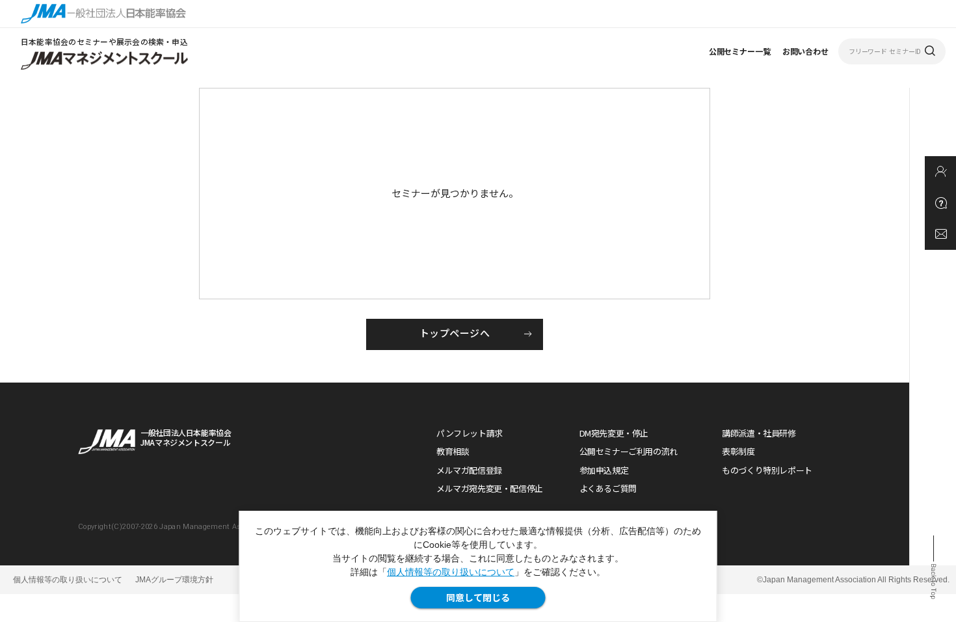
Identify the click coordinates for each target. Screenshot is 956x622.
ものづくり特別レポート (767, 470)
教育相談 (452, 451)
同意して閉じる (478, 597)
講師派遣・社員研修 (759, 433)
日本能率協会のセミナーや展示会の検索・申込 (104, 41)
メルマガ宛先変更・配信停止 (489, 488)
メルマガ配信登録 (469, 470)
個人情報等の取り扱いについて (450, 572)
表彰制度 (738, 451)
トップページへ (454, 333)
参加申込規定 (604, 470)
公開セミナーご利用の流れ (628, 451)
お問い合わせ (805, 51)
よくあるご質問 (608, 488)
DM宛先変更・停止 (614, 433)
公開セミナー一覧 (740, 51)
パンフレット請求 (469, 433)
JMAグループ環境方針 (174, 579)
